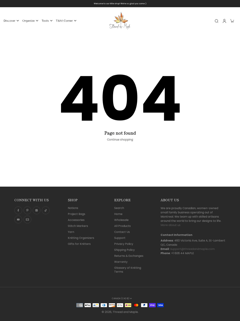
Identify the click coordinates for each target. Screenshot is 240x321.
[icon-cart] (232, 20)
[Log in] (224, 20)
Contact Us (122, 232)
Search (119, 208)
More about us (170, 225)
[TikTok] (46, 210)
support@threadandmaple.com (192, 249)
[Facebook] (18, 210)
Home (118, 214)
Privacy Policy (123, 244)
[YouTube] (18, 219)
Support (119, 238)
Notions (73, 208)
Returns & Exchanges (128, 256)
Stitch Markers (78, 226)
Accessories (76, 220)
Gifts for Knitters (79, 244)
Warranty (121, 262)
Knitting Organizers (81, 238)
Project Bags (76, 214)
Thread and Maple (125, 312)
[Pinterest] (27, 210)
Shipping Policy (124, 250)
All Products (122, 226)
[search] (216, 20)
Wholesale (121, 220)
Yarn (71, 232)
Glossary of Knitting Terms (127, 270)
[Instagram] (36, 210)
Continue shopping (120, 140)
